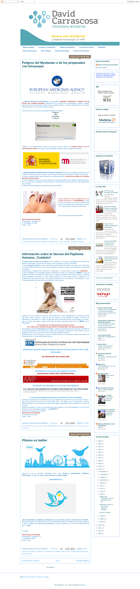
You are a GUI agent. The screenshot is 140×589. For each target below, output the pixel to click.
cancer (41, 426)
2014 (100, 466)
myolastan (67, 241)
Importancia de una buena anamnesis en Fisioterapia (111, 258)
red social (25, 553)
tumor (68, 426)
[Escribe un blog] (68, 239)
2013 (100, 469)
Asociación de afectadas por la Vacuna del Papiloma (56, 386)
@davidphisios (55, 479)
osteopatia (74, 241)
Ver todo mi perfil (101, 67)
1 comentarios (54, 548)
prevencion (62, 426)
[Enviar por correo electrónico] (66, 239)
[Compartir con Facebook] (72, 239)
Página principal (28, 47)
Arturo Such (102, 344)
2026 (100, 441)
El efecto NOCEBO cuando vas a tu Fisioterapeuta (110, 243)
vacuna (73, 426)
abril (101, 494)
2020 (100, 452)
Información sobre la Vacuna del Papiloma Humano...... (106, 507)
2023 (100, 446)
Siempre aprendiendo (67, 47)
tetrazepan (81, 241)
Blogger (83, 585)
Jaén (62, 551)
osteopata (73, 551)
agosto (102, 483)
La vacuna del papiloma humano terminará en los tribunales (55, 397)
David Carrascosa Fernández (38, 241)
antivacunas (34, 426)
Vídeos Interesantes (30, 51)
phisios (86, 551)
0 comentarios (54, 239)
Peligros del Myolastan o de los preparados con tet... (106, 499)
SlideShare (102, 47)
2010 (100, 531)
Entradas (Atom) (60, 567)
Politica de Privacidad (81, 51)
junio (101, 488)
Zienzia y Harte (103, 373)
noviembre (103, 474)
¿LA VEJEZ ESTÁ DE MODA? (109, 398)
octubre (102, 477)
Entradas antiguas (82, 561)
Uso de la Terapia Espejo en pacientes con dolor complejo (110, 208)
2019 (100, 455)
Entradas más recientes (30, 561)
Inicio (58, 561)
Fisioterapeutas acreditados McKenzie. (110, 413)
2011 (100, 528)
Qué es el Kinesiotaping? (105, 389)
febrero (102, 519)
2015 (100, 463)
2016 (100, 461)
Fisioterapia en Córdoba (106, 409)
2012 (100, 525)
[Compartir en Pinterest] (74, 239)
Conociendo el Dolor (86, 47)
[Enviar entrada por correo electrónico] (61, 239)
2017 (100, 458)
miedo (45, 426)
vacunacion (79, 426)
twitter (30, 553)
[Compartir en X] (70, 239)
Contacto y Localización (46, 47)
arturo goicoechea (104, 335)
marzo (102, 516)
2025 (100, 444)
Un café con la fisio (105, 395)
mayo (102, 491)
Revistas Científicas (62, 51)
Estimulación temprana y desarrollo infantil (106, 321)
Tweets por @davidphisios (104, 278)
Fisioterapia (50, 241)
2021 (100, 449)
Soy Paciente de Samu (106, 388)
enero (102, 521)
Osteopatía (80, 551)
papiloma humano (53, 426)
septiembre (104, 480)
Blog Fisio (101, 364)
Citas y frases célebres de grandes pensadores (111, 225)
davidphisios (40, 551)
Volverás (100, 427)
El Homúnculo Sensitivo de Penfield (111, 191)
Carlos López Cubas (105, 308)
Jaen (56, 241)
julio (101, 485)
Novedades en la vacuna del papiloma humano (55, 371)
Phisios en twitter (34, 440)
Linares (61, 241)
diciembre (103, 471)
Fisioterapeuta (48, 551)
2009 (100, 533)
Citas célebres (46, 51)
